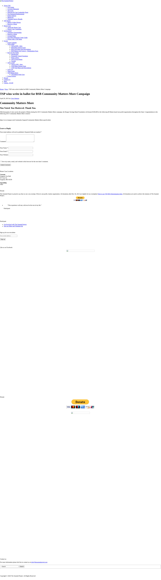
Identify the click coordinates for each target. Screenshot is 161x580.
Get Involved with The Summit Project (15, 224)
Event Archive (11, 76)
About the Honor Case (14, 27)
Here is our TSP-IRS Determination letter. (110, 194)
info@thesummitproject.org (39, 562)
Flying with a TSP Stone (14, 39)
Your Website (4, 155)
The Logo (10, 10)
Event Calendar (12, 42)
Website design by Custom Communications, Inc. (146, 576)
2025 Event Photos (16, 59)
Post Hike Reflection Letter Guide (17, 37)
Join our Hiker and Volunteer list (13, 226)
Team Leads (11, 71)
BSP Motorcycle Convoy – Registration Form (24, 51)
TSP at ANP (11, 63)
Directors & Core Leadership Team (17, 12)
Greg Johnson (15, 98)
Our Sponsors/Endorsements (15, 14)
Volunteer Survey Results (14, 19)
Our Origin (10, 7)
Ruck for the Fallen (13, 52)
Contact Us (7, 79)
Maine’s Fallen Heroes (14, 22)
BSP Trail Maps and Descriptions (21, 49)
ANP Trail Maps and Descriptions (21, 68)
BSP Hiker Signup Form (18, 47)
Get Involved (7, 31)
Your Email (4, 151)
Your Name (4, 148)
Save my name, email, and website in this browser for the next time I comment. (25, 161)
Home (2, 89)
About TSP (7, 5)
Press (6, 89)
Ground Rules (11, 36)
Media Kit (10, 17)
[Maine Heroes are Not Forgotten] (6, 1)
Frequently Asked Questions (19, 56)
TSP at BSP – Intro (16, 46)
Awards (13, 61)
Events (6, 41)
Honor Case (7, 26)
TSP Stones (7, 21)
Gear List (10, 69)
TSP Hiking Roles (12, 73)
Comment (3, 141)
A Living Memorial (13, 9)
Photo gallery (15, 58)
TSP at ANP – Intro (17, 64)
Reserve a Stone (12, 24)
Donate (6, 78)
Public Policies (11, 16)
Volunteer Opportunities (14, 32)
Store (5, 81)
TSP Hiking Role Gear (18, 74)
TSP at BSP (10, 44)
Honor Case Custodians (14, 29)
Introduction (14, 54)
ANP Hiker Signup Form (18, 66)
